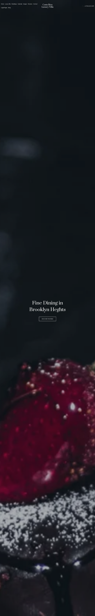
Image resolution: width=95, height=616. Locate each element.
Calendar (20, 4)
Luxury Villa (8, 4)
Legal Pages (4, 7)
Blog (9, 7)
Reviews (30, 4)
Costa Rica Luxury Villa (47, 5)
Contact (35, 4)
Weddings (14, 4)
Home (2, 4)
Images (25, 4)
